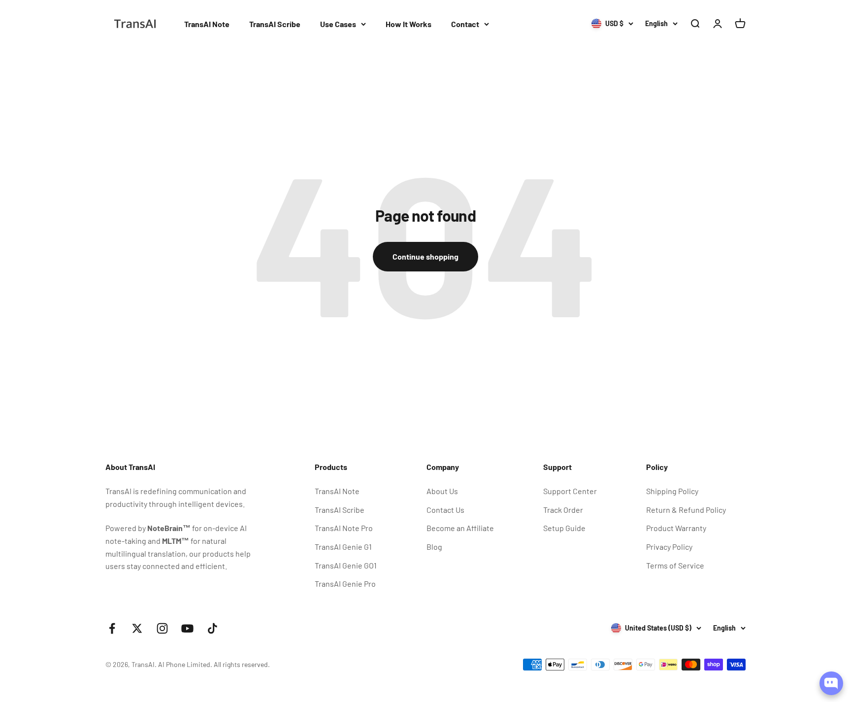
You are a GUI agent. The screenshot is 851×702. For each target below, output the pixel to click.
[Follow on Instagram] (162, 628)
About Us (442, 491)
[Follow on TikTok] (212, 628)
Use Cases (338, 24)
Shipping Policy (672, 491)
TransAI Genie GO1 (346, 565)
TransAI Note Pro (344, 528)
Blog (434, 546)
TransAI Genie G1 (343, 546)
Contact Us (445, 509)
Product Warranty (676, 528)
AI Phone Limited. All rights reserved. (214, 664)
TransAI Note (206, 24)
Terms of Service (675, 565)
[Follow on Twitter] (137, 628)
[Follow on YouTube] (187, 628)
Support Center (570, 491)
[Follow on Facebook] (112, 628)
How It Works (408, 24)
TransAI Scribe (274, 24)
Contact (465, 24)
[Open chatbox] (831, 683)
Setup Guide (564, 528)
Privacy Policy (669, 546)
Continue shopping (425, 256)
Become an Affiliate (460, 528)
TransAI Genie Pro (345, 583)
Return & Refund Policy (686, 509)
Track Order (563, 509)
